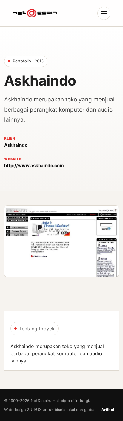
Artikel (107, 409)
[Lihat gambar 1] (61, 241)
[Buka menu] (103, 13)
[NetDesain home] (35, 13)
